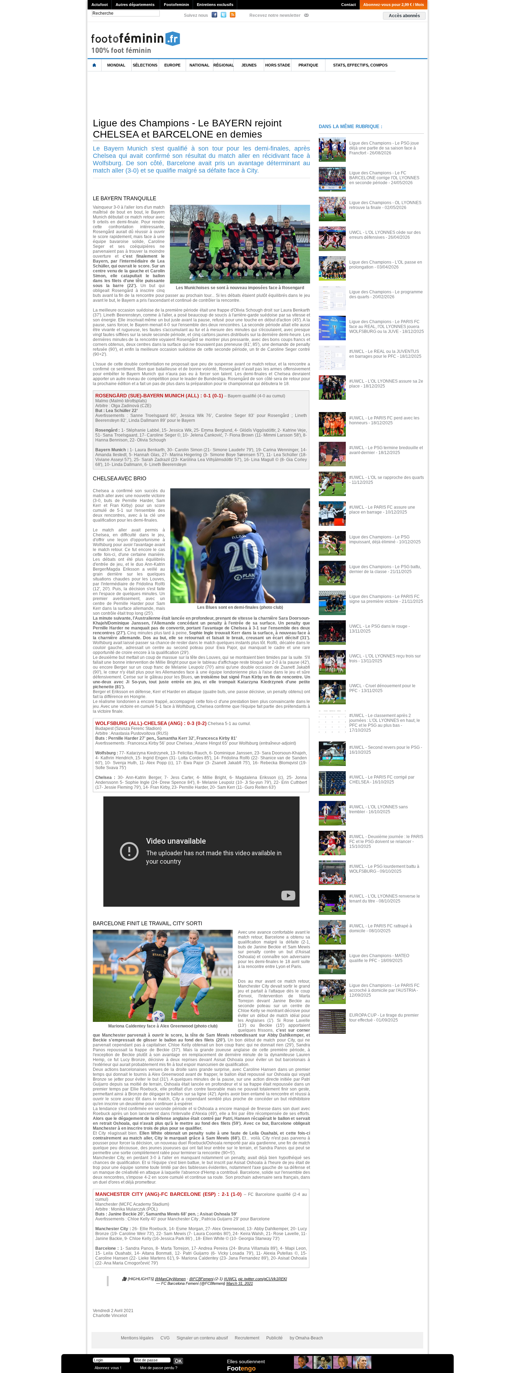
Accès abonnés (404, 15)
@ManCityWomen (170, 1279)
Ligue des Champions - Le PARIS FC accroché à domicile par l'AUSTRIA (384, 988)
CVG (165, 1338)
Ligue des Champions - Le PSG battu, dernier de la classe (385, 569)
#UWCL (230, 1279)
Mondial (116, 65)
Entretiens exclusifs (215, 4)
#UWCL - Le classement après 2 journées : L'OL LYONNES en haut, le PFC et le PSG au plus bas (384, 720)
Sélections (145, 65)
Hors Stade (277, 65)
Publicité (274, 1338)
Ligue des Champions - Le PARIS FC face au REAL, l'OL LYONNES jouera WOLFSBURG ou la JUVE (384, 326)
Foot (241, 1368)
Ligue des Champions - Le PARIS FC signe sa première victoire (384, 599)
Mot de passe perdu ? (158, 1367)
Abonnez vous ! (108, 1367)
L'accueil (95, 65)
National (200, 65)
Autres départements (135, 4)
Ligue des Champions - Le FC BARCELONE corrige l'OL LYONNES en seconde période (384, 177)
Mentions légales (137, 1338)
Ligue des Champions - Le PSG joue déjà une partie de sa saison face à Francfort (384, 148)
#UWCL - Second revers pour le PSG (384, 747)
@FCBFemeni (201, 1279)
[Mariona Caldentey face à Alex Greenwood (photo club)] (163, 932)
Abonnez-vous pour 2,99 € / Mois (393, 4)
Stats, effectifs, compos (360, 65)
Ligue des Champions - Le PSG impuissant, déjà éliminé (379, 539)
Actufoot (99, 4)
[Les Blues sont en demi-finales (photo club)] (240, 490)
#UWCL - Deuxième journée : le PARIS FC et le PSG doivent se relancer (386, 839)
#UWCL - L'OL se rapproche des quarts (386, 477)
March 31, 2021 (239, 1283)
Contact (348, 4)
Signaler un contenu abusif (202, 1338)
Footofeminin (176, 4)
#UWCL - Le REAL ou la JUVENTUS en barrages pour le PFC (384, 354)
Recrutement (247, 1338)
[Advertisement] (215, 94)
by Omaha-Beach (306, 1338)
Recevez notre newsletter (275, 15)
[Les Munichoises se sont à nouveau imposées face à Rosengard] (240, 207)
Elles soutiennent (246, 1361)
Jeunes (248, 65)
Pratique (308, 65)
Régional (223, 65)
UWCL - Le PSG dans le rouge (378, 626)
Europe (172, 65)
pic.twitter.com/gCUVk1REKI (262, 1279)
